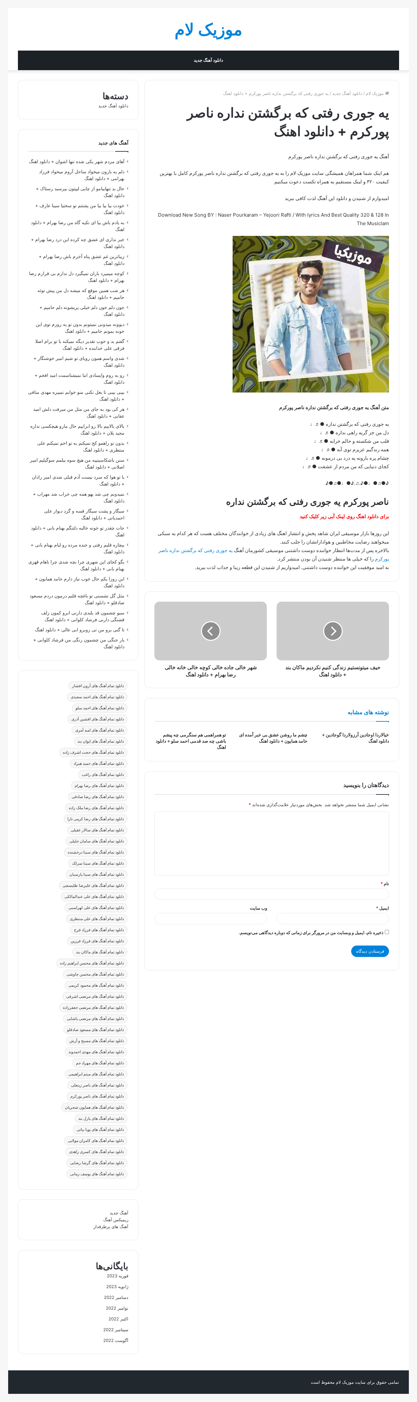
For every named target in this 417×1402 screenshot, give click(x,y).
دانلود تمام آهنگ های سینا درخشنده (96, 852)
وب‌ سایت (258, 908)
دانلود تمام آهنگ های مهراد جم (100, 1062)
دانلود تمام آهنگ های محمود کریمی (96, 985)
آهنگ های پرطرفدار (110, 1226)
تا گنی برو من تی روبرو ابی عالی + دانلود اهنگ (79, 629)
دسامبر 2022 (116, 1297)
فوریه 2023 (117, 1275)
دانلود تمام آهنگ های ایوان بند (101, 741)
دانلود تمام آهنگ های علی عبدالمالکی (94, 896)
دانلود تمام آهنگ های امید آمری (99, 730)
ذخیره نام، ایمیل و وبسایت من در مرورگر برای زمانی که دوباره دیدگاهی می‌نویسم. (311, 932)
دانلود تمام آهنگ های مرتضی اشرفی (95, 996)
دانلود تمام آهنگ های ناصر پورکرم (97, 1096)
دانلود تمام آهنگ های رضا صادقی (98, 796)
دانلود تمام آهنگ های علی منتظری (97, 918)
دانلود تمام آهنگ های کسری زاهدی (96, 1151)
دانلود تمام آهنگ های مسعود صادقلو (95, 1029)
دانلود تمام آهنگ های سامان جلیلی (96, 841)
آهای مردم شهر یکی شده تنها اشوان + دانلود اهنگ (76, 161)
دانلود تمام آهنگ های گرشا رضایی (97, 1162)
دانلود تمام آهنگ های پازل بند (101, 1118)
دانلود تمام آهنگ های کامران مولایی (96, 1140)
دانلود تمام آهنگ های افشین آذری (97, 718)
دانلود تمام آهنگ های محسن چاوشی (95, 974)
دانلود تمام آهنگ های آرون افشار (98, 685)
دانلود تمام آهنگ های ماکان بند (100, 951)
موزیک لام (375, 93)
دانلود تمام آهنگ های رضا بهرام (99, 785)
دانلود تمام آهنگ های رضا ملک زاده (96, 807)
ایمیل (382, 908)
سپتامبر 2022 (115, 1329)
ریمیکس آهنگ (115, 1219)
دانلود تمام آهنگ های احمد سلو (100, 707)
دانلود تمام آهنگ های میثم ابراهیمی (96, 1073)
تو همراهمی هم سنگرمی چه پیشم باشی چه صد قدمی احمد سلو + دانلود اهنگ (191, 741)
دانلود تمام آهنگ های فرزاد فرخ (99, 929)
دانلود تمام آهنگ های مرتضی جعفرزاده (93, 1007)
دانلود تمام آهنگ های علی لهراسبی (96, 907)
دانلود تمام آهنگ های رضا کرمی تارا (95, 818)
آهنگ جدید (119, 1212)
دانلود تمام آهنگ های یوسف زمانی (97, 1173)
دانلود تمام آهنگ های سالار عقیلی (97, 829)
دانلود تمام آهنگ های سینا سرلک (98, 863)
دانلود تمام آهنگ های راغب (103, 774)
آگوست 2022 (115, 1340)
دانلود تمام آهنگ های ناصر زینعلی (97, 1085)
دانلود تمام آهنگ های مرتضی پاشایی (95, 1018)
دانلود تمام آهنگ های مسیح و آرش (96, 1040)
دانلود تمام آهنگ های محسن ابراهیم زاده (92, 963)
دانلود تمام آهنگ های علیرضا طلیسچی (93, 885)
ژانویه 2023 (117, 1286)
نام (385, 883)
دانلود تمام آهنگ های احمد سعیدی (97, 696)
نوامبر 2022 (117, 1308)
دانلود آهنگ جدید (208, 60)
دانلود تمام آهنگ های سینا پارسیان (96, 874)
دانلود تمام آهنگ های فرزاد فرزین (97, 940)
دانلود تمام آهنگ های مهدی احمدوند (96, 1051)
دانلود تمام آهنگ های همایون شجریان (94, 1107)
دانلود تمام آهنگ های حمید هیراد (99, 763)
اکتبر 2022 (118, 1318)
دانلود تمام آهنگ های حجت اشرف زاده (93, 752)
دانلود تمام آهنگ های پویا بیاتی (100, 1129)
